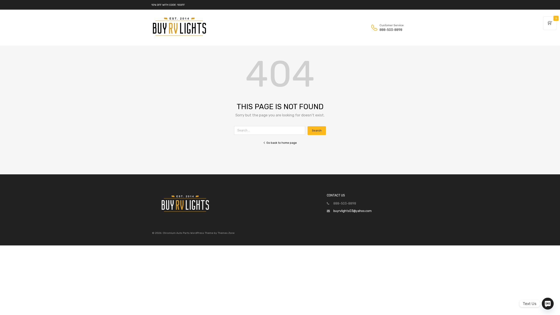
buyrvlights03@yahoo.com (352, 211)
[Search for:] (271, 130)
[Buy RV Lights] (179, 36)
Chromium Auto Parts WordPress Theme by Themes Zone (198, 232)
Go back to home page (281, 142)
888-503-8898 (390, 30)
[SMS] (548, 304)
